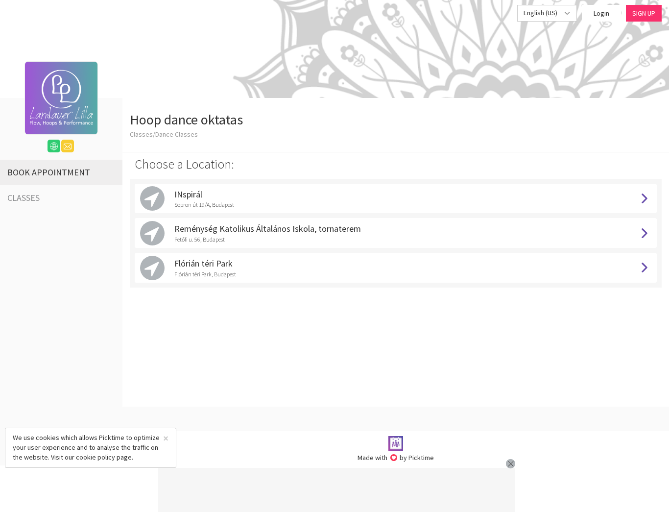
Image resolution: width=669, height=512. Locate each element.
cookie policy (95, 457)
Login (601, 13)
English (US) (541, 12)
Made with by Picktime (396, 457)
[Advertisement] (336, 490)
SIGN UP (643, 13)
